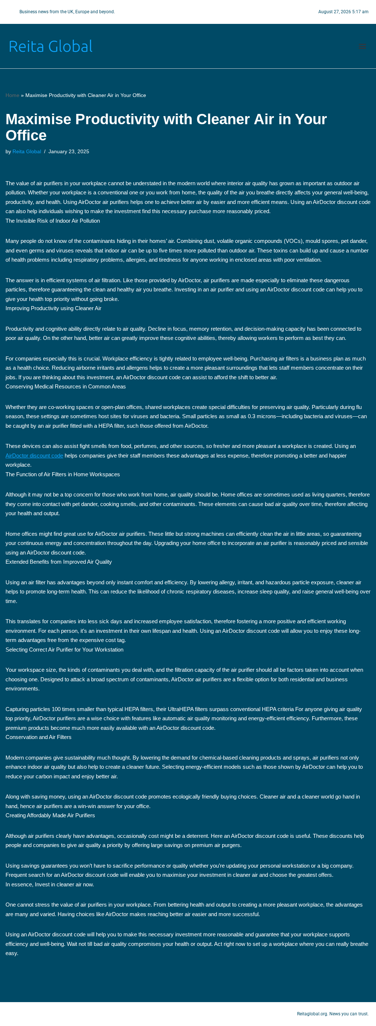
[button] (363, 46)
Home (12, 95)
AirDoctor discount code (34, 455)
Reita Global (26, 151)
